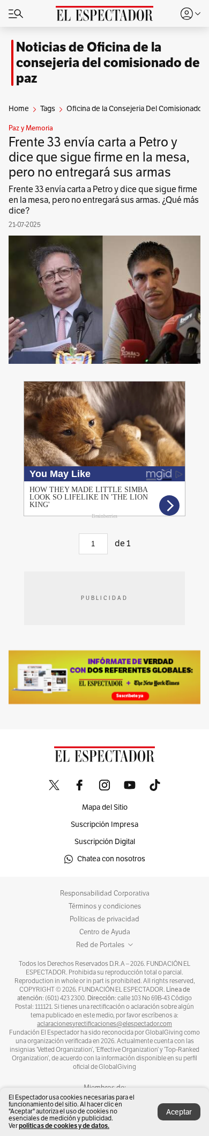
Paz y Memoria (31, 128)
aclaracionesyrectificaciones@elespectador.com (104, 1024)
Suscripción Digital (104, 841)
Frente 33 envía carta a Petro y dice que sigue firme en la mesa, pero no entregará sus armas (99, 157)
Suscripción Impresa (104, 824)
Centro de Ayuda (104, 932)
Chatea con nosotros (111, 858)
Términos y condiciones (105, 906)
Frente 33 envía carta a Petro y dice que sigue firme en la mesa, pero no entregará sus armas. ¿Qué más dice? (104, 200)
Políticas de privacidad (104, 919)
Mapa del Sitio (105, 807)
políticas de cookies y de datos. (64, 1126)
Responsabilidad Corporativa (105, 893)
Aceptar (179, 1112)
